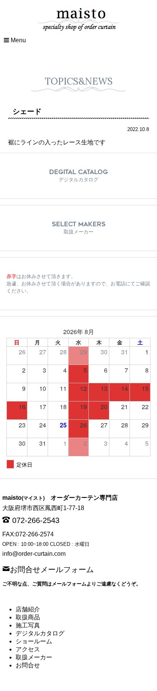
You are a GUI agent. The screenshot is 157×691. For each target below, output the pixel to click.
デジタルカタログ (40, 633)
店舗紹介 (28, 609)
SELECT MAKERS (79, 228)
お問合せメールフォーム (52, 569)
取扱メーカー (34, 657)
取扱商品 (28, 617)
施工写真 (28, 625)
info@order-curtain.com (34, 553)
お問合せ (28, 665)
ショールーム (34, 641)
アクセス (28, 649)
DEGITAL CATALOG (78, 175)
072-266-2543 (35, 520)
